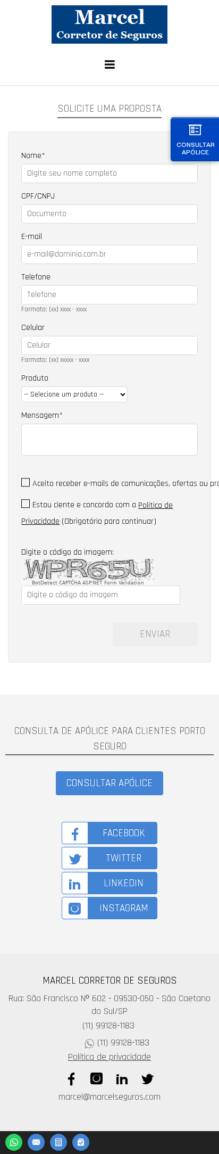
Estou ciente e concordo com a (84, 505)
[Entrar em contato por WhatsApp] (13, 1141)
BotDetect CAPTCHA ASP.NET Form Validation (88, 583)
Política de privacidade (109, 1057)
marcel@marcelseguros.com (109, 1097)
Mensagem (40, 415)
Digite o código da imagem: (67, 552)
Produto (34, 378)
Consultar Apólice (195, 148)
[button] (109, 783)
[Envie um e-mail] (36, 1141)
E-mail (31, 236)
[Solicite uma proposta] (58, 1141)
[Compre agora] (80, 1141)
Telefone (35, 277)
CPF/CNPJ (38, 196)
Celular (33, 327)
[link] (109, 833)
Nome (31, 155)
